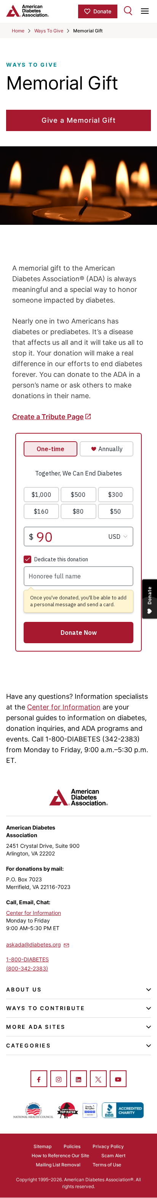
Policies (72, 1146)
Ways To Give (48, 31)
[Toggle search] (128, 10)
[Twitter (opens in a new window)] (98, 1079)
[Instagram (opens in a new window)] (59, 1079)
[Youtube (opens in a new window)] (118, 1079)
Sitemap (42, 1146)
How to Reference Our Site (60, 1155)
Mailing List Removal (58, 1165)
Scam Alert (113, 1155)
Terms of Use (107, 1165)
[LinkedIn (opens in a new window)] (78, 1079)
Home (18, 31)
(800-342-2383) (27, 968)
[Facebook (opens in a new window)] (39, 1079)
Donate (102, 11)
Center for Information (64, 707)
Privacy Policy (108, 1146)
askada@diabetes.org (33, 944)
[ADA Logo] (42, 11)
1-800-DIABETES (27, 959)
